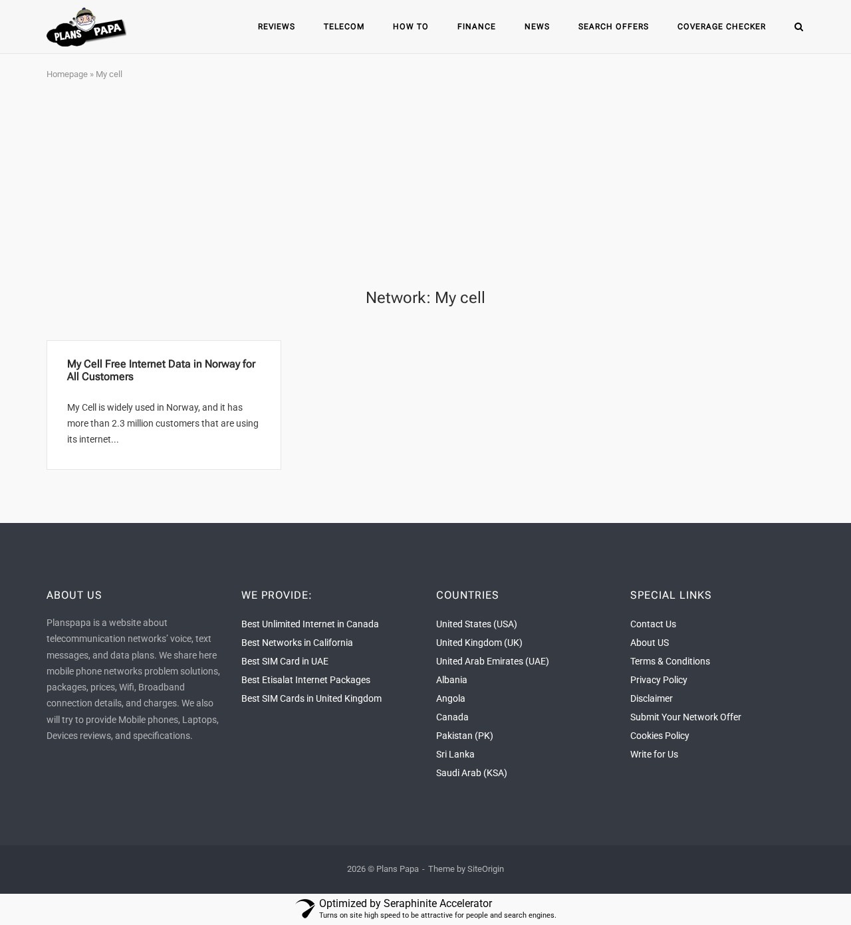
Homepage (67, 74)
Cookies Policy (659, 735)
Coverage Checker (721, 26)
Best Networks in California (297, 642)
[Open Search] (798, 27)
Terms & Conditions (670, 661)
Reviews (276, 26)
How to (411, 26)
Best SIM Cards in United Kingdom (311, 698)
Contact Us (653, 624)
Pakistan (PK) (464, 735)
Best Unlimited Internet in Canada (310, 624)
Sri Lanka (455, 754)
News (537, 26)
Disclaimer (651, 698)
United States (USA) (476, 624)
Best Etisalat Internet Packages (305, 679)
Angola (450, 698)
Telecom (344, 26)
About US (649, 642)
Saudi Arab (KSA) (471, 773)
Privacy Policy (658, 679)
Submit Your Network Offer (685, 717)
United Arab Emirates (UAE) (492, 661)
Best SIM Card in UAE (284, 661)
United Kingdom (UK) (479, 642)
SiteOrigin (485, 869)
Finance (476, 26)
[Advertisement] (425, 185)
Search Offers (613, 26)
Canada (452, 717)
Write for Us (654, 754)
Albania (451, 679)
